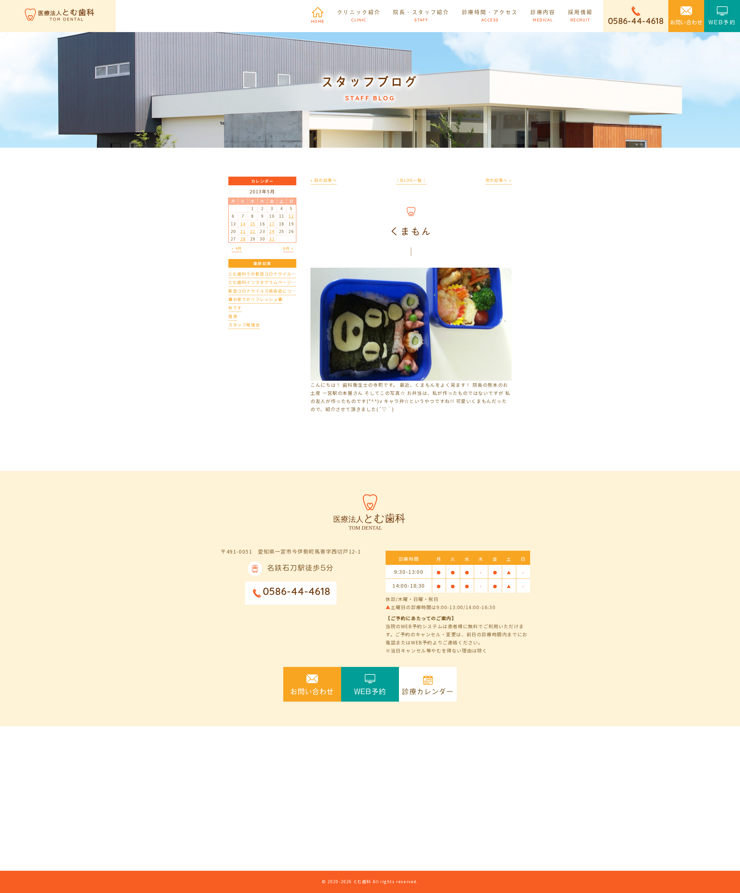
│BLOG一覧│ (411, 180)
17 (272, 224)
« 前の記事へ (323, 180)
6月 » (288, 248)
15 (253, 224)
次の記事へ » (498, 180)
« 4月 (237, 248)
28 (243, 239)
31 (272, 239)
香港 (232, 316)
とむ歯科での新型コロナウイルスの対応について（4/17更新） (292, 274)
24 (272, 231)
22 (253, 231)
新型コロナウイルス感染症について (264, 291)
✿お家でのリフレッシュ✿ (255, 299)
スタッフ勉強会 (244, 325)
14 (243, 224)
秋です (235, 307)
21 (243, 231)
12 (291, 216)
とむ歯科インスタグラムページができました (273, 282)
